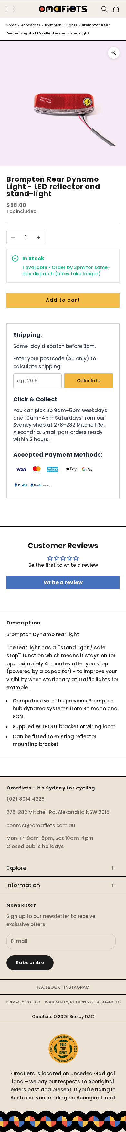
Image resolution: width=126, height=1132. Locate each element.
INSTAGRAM (76, 987)
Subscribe (30, 962)
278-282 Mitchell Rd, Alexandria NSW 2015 (58, 812)
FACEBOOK (48, 987)
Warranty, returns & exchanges (83, 1002)
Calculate (88, 380)
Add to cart (63, 300)
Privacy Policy (23, 1002)
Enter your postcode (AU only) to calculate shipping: (54, 362)
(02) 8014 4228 (25, 799)
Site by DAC (81, 1016)
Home (11, 25)
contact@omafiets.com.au (40, 825)
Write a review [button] (63, 582)
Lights (71, 25)
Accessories (30, 25)
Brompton (53, 25)
